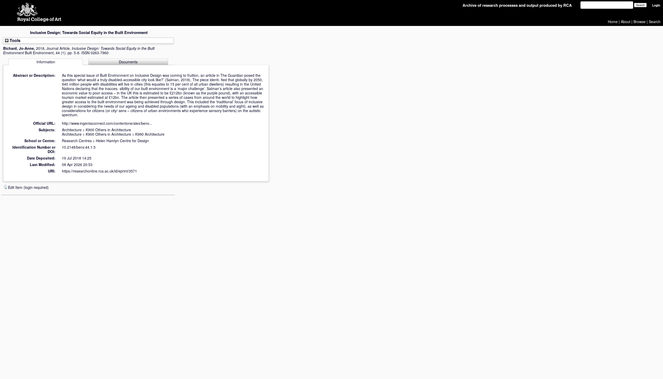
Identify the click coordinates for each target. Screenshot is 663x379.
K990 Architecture (149, 134)
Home (613, 21)
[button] (5, 187)
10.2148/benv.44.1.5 (79, 147)
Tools (14, 40)
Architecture (72, 129)
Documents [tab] (128, 61)
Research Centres (77, 140)
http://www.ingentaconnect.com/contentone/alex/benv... (107, 123)
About (625, 21)
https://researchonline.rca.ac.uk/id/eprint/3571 (99, 171)
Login (656, 5)
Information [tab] (46, 61)
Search (654, 21)
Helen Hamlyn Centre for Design (122, 140)
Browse (639, 21)
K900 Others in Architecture (108, 129)
